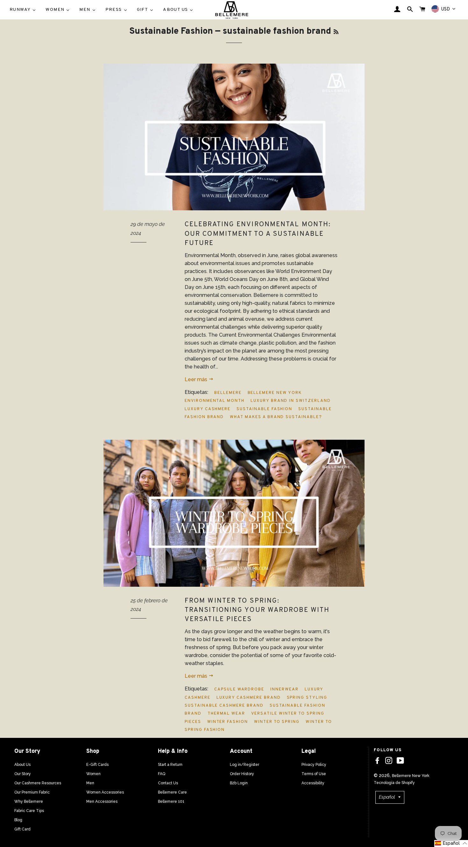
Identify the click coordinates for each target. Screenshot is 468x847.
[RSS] (336, 32)
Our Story (22, 774)
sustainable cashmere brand (224, 705)
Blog (18, 820)
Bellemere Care (172, 792)
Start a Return (170, 764)
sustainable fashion (264, 409)
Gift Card (22, 829)
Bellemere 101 (171, 801)
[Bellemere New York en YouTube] (400, 761)
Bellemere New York (410, 776)
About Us (22, 764)
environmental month (215, 400)
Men (90, 783)
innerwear (284, 689)
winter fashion (227, 721)
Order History (242, 774)
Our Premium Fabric (32, 792)
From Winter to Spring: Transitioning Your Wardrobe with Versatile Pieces (257, 610)
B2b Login (239, 783)
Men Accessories (101, 801)
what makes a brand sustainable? (276, 417)
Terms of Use (313, 774)
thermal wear (226, 713)
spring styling (307, 697)
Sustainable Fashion (171, 31)
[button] (451, 843)
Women (93, 774)
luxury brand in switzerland (291, 400)
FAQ (161, 774)
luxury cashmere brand (248, 697)
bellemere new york (275, 393)
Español (387, 797)
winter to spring (277, 721)
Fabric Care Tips (29, 810)
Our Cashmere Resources (37, 783)
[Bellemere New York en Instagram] (388, 761)
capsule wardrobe (239, 689)
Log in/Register (244, 764)
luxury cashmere (207, 409)
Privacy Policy (313, 764)
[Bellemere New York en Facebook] (377, 761)
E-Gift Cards (97, 764)
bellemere (228, 393)
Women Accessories (105, 792)
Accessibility (312, 783)
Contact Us (168, 783)
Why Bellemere (28, 801)
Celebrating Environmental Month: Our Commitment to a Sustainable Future (258, 234)
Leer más (197, 379)
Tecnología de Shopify (394, 782)
